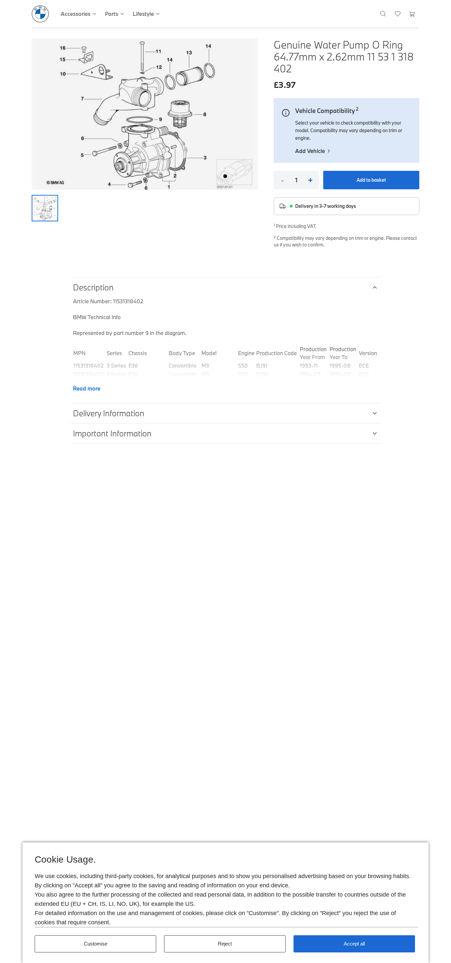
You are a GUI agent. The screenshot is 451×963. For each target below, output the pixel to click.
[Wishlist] (397, 14)
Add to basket (371, 180)
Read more (86, 388)
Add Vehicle (310, 150)
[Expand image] (145, 114)
